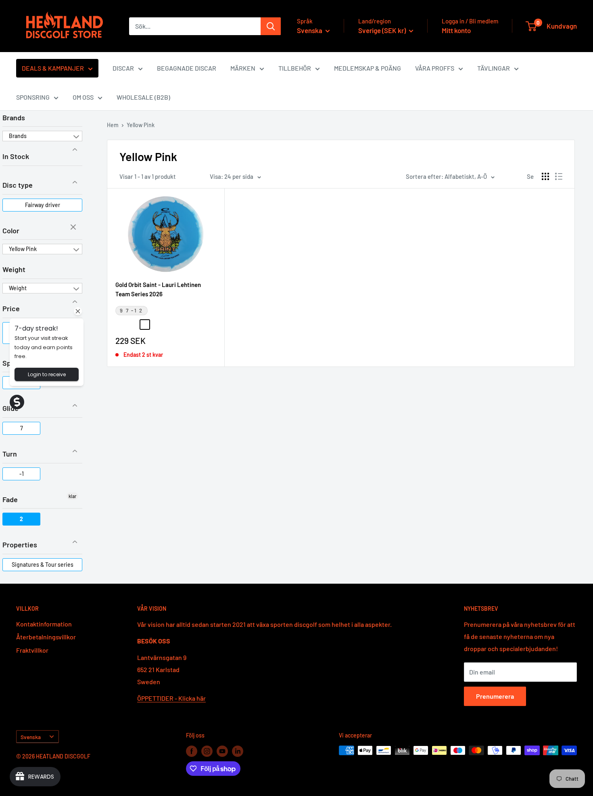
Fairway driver (42, 204)
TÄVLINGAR (493, 68)
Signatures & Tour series (42, 564)
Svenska (31, 736)
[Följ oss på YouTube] (222, 751)
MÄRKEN (242, 68)
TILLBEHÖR (294, 68)
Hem (113, 124)
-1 (21, 473)
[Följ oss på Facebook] (191, 751)
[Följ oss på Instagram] (207, 751)
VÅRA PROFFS (434, 68)
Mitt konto (456, 30)
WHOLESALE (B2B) (143, 97)
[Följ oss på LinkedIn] (237, 751)
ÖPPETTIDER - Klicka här (171, 698)
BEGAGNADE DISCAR (186, 68)
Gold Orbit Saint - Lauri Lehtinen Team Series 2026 (158, 289)
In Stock (15, 156)
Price (11, 308)
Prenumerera (495, 696)
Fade (10, 499)
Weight (13, 269)
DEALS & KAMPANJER (53, 68)
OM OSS (83, 97)
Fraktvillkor (32, 650)
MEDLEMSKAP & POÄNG (367, 68)
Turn (9, 453)
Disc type (17, 184)
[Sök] (271, 26)
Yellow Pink (23, 248)
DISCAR (123, 68)
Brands (13, 117)
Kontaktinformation (44, 624)
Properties (19, 544)
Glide (10, 408)
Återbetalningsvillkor (46, 637)
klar (74, 228)
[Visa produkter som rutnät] (545, 176)
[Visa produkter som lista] (558, 176)
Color (10, 230)
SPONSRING (33, 97)
